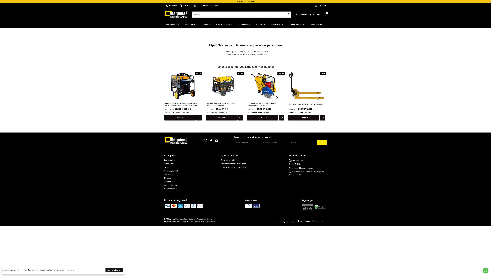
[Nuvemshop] (285, 222)
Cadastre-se (304, 15)
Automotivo (190, 24)
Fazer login (316, 15)
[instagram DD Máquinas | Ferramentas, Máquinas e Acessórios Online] (316, 6)
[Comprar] (199, 118)
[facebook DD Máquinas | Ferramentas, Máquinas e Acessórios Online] (320, 6)
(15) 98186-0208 (299, 160)
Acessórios (276, 24)
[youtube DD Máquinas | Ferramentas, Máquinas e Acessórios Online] (324, 6)
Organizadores (295, 24)
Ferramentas (171, 24)
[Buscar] (288, 14)
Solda (205, 24)
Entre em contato (228, 160)
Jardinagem (243, 24)
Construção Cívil (223, 24)
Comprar (180, 118)
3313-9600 (187, 6)
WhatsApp (173, 6)
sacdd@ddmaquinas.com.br (207, 6)
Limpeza (259, 24)
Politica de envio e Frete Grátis (233, 167)
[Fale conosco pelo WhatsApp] (485, 270)
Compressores (316, 24)
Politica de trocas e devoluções (233, 164)
